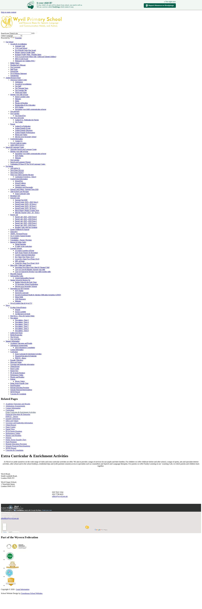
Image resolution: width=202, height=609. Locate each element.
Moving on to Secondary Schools (26, 286)
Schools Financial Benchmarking (21, 390)
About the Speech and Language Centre (23, 149)
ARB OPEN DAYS (17, 145)
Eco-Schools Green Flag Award (25, 50)
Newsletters (14, 318)
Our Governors (15, 67)
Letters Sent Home (16, 333)
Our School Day (20, 116)
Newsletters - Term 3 (22, 329)
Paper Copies (14, 369)
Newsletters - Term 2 (22, 324)
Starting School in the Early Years (26, 282)
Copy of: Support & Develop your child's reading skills (33, 272)
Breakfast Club (15, 196)
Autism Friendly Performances (25, 133)
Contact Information (16, 350)
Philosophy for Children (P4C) (25, 61)
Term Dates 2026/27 (17, 173)
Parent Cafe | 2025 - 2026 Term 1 (26, 225)
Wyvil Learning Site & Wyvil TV (21, 303)
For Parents (9, 166)
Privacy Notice (20, 381)
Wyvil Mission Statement (18, 73)
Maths (17, 101)
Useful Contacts (20, 185)
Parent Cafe (14, 215)
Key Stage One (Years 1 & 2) (24, 257)
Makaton (18, 99)
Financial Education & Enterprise (25, 356)
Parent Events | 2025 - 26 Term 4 (25, 204)
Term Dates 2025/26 (17, 170)
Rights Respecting (16, 335)
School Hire (14, 71)
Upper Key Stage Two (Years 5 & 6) (27, 263)
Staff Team (13, 69)
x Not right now (170, 2)
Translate (18, 38)
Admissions (19, 82)
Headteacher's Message (17, 65)
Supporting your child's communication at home (30, 109)
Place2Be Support (16, 274)
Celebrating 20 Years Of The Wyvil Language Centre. (27, 164)
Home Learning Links (22, 97)
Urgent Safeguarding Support (24, 278)
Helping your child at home (19, 95)
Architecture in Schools (22, 314)
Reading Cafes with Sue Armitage (26, 227)
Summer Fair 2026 (21, 200)
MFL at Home (19, 261)
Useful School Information (19, 179)
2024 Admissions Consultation (25, 348)
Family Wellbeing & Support (19, 229)
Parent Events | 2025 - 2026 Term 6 (26, 202)
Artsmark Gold (20, 46)
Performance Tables (16, 375)
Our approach (14, 111)
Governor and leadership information (22, 364)
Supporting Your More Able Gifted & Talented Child (32, 267)
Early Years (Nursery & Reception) (26, 253)
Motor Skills (19, 297)
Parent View (14, 371)
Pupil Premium (15, 385)
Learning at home (16, 248)
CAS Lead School (21, 48)
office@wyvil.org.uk (60, 496)
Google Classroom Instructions (25, 255)
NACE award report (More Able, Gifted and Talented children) (35, 57)
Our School (9, 42)
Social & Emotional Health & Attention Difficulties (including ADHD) (38, 295)
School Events (15, 198)
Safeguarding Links (16, 276)
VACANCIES (15, 339)
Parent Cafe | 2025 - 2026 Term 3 (26, 221)
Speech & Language (21, 293)
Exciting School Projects (18, 307)
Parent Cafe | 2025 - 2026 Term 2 (26, 223)
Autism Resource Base (13, 78)
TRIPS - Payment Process (18, 234)
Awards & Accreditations (18, 44)
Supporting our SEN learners (19, 289)
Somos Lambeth (20, 312)
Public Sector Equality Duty (19, 383)
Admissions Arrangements (19, 345)
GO (33, 33)
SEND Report (15, 392)
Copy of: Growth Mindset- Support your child (30, 270)
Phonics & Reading (21, 103)
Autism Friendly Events (22, 128)
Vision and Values (21, 92)
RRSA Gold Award (21, 59)
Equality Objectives (16, 360)
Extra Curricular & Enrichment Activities (28, 354)
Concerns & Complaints (18, 394)
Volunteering (14, 76)
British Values (14, 63)
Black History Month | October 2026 (27, 211)
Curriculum (14, 352)
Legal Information (22, 589)
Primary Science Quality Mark (25, 52)
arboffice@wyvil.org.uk (10, 518)
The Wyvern (14, 337)
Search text (5, 33)
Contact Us (18, 141)
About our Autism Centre (18, 80)
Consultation (14, 238)
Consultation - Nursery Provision (21, 240)
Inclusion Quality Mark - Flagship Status (28, 55)
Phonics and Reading (17, 377)
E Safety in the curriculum (23, 246)
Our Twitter (19, 122)
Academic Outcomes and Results (21, 343)
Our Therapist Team (21, 88)
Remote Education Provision (19, 388)
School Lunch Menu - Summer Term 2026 (24, 189)
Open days (13, 232)
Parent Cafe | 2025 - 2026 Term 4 (26, 219)
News (8, 305)
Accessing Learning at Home (24, 251)
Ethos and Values (16, 362)
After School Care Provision (19, 192)
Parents (12, 124)
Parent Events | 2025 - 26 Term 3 (25, 206)
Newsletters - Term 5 (22, 320)
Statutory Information (12, 341)
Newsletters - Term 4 (22, 322)
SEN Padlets (19, 107)
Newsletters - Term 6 (22, 331)
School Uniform (20, 183)
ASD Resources (20, 299)
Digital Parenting (20, 244)
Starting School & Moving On (20, 280)
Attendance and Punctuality (24, 187)
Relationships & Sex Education (25, 105)
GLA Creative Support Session (20, 236)
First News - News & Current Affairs (22, 316)
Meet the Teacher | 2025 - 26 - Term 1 (27, 213)
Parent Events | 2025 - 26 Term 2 (25, 208)
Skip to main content (8, 12)
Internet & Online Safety (18, 242)
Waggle (17, 310)
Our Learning (14, 114)
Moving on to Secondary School (25, 137)
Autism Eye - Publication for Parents (27, 120)
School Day (19, 181)
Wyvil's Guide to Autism (18, 143)
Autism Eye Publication (22, 126)
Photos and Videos (21, 135)
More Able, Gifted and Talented (20, 265)
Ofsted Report (15, 367)
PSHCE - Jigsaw (20, 358)
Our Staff (18, 86)
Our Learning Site (21, 90)
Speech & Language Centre (15, 147)
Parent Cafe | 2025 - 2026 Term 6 (26, 217)
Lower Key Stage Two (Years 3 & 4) (27, 259)
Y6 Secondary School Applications (26, 284)
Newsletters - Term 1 (22, 326)
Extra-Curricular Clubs (22, 194)
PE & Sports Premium (17, 373)
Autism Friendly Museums (23, 130)
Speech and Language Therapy (20, 162)
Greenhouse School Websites (31, 593)
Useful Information (16, 139)
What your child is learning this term (22, 175)
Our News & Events (17, 118)
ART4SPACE (15, 168)
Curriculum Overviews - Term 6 (25, 177)
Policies (12, 379)
